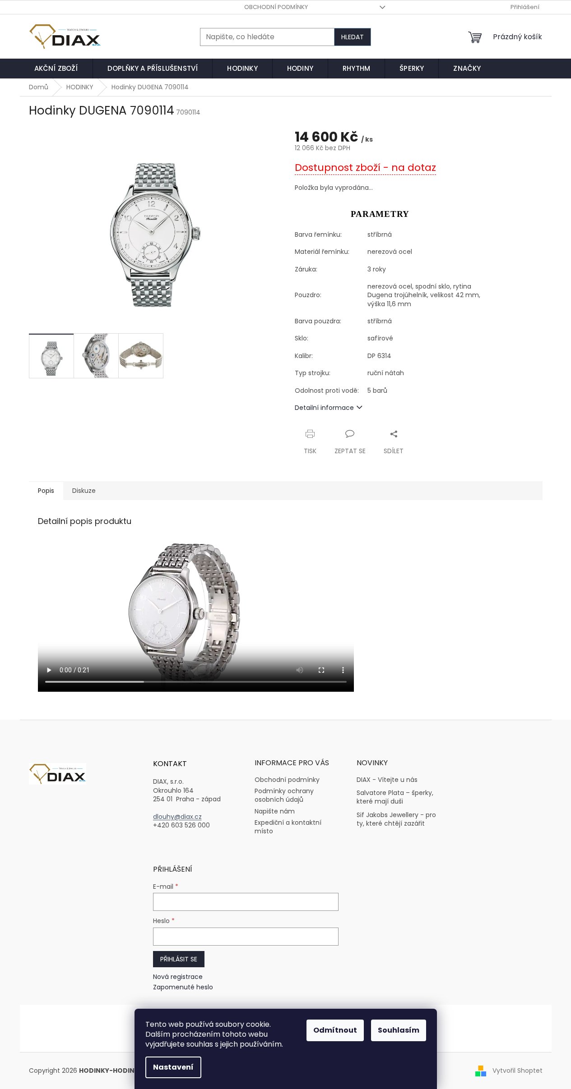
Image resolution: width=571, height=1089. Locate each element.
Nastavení (173, 1067)
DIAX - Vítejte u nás (387, 780)
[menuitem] (56, 68)
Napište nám (275, 811)
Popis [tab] (46, 490)
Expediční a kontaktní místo (288, 827)
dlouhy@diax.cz (177, 817)
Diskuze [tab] (84, 490)
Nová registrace (178, 977)
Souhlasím (398, 1030)
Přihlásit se (178, 959)
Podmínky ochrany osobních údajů (284, 795)
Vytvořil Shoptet (517, 1070)
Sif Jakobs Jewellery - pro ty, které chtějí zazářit (396, 819)
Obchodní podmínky (276, 7)
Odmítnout (335, 1030)
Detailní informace (324, 407)
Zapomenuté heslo (183, 987)
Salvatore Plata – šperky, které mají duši (395, 797)
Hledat (352, 36)
